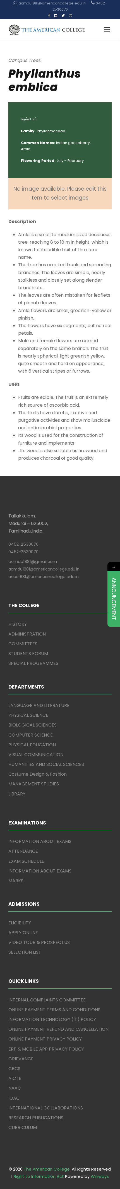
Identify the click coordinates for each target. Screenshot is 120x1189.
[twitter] (63, 15)
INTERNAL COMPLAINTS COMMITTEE (47, 1000)
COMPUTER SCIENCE (30, 735)
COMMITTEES (22, 644)
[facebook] (49, 15)
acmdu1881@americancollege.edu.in (44, 569)
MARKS (15, 881)
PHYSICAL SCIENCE (28, 715)
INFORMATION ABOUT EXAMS (39, 841)
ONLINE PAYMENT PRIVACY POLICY (45, 1039)
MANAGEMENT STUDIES (33, 784)
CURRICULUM (22, 1127)
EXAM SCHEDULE (26, 861)
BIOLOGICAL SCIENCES (32, 725)
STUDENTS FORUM (28, 653)
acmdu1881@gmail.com (32, 561)
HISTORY (17, 624)
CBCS (14, 1068)
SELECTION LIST (24, 952)
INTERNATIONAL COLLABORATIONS (45, 1108)
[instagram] (70, 15)
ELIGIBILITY (19, 923)
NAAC (14, 1088)
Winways (100, 1176)
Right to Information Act (39, 1176)
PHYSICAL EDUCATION (32, 745)
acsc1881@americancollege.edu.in (43, 576)
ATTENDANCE (23, 851)
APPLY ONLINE (23, 932)
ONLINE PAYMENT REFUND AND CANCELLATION (58, 1029)
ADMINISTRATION (27, 634)
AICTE (14, 1078)
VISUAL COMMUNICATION (35, 754)
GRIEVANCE (20, 1059)
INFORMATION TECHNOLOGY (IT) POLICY (52, 1019)
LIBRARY (16, 794)
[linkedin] (55, 15)
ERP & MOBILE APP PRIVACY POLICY (46, 1049)
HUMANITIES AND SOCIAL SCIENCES (46, 764)
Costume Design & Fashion (37, 774)
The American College (47, 1169)
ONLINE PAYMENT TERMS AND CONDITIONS (54, 1009)
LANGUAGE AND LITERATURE (38, 705)
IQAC (14, 1098)
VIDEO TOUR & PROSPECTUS (39, 942)
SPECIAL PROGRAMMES (33, 663)
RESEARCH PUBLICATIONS (35, 1117)
